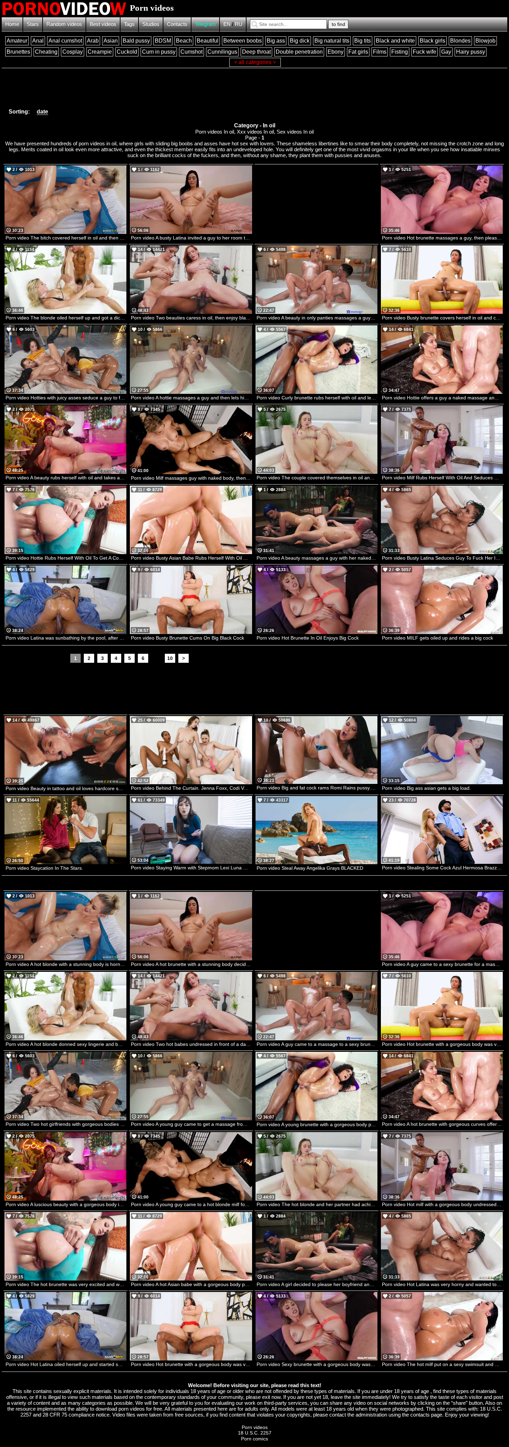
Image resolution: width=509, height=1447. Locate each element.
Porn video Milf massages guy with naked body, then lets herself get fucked (191, 478)
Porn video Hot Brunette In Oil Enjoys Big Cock (308, 638)
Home (12, 24)
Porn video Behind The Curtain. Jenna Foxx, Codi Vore (191, 788)
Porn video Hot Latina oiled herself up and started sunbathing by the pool (66, 1364)
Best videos (103, 24)
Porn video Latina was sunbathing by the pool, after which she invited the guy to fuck (66, 638)
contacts (420, 1415)
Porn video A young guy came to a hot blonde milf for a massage (191, 1204)
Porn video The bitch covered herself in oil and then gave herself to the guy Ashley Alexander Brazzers (66, 238)
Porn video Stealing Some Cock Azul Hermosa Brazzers (442, 867)
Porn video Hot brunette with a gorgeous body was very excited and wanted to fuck (442, 1044)
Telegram (205, 24)
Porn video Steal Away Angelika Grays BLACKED (310, 868)
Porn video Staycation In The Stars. (44, 868)
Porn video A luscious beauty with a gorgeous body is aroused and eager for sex (66, 1204)
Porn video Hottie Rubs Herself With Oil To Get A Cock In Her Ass (66, 558)
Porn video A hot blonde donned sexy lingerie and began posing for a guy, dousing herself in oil (66, 1044)
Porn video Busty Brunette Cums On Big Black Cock (187, 638)
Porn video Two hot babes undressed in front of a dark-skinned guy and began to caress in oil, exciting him (191, 1044)
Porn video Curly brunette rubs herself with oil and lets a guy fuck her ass (317, 397)
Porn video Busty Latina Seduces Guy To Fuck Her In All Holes (442, 558)
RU (238, 24)
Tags (129, 24)
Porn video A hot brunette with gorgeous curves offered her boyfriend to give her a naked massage (442, 1124)
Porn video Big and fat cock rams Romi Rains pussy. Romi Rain (317, 787)
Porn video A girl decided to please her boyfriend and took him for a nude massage (317, 1284)
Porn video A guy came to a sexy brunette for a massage (442, 964)
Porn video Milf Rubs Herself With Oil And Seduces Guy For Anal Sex (442, 477)
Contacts (177, 24)
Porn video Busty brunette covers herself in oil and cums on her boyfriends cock (442, 317)
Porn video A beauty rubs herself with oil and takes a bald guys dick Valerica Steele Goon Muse (66, 477)
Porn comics (254, 1438)
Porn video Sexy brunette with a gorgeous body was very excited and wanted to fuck (317, 1364)
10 (170, 658)
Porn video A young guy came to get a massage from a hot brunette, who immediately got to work (191, 1124)
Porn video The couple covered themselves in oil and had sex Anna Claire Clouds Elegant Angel (317, 477)
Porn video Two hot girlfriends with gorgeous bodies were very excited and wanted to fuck (66, 1124)
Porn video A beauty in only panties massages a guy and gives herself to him (317, 317)
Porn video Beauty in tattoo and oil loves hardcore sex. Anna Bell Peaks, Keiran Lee (66, 788)
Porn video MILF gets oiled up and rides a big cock (437, 638)
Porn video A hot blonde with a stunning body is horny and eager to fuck (66, 964)
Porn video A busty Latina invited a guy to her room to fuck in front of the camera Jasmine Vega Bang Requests (191, 238)
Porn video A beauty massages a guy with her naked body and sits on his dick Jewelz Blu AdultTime (317, 558)
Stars (33, 24)
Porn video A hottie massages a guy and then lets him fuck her (191, 397)
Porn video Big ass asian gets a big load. (426, 788)
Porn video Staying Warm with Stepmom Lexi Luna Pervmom (191, 867)
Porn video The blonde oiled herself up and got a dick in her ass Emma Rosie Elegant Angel (66, 317)
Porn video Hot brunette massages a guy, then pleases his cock (442, 238)
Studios (150, 24)
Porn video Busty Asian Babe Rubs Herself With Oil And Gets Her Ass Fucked (191, 558)
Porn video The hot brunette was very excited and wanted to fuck (66, 1284)
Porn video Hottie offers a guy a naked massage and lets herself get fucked (442, 397)
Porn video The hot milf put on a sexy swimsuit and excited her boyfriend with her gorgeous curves (442, 1364)
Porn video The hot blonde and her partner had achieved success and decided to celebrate (317, 1204)
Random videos (64, 24)
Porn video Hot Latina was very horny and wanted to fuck (442, 1284)
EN (227, 24)
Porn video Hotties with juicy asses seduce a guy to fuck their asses (66, 397)
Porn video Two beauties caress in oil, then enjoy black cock (191, 317)
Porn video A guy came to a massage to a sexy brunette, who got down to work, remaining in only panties (317, 1044)
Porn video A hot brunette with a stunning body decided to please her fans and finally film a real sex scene (191, 964)
